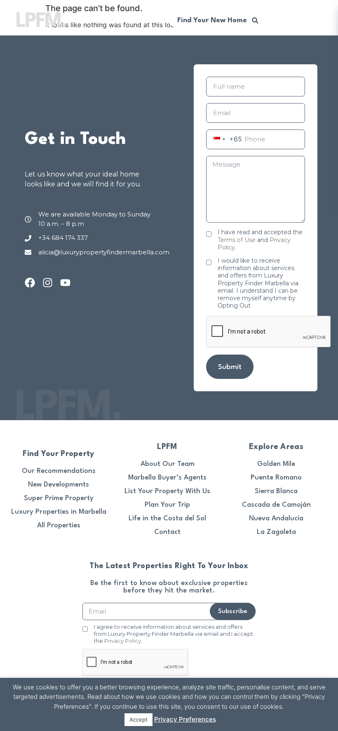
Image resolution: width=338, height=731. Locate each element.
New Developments (58, 484)
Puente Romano (276, 477)
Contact (167, 532)
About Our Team (168, 464)
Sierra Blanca (276, 491)
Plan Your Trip (167, 504)
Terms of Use (237, 240)
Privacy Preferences (185, 719)
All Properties (58, 525)
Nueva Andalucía (276, 518)
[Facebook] (30, 282)
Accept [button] (138, 719)
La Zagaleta (276, 532)
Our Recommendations (59, 471)
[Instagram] (47, 282)
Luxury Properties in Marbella (58, 511)
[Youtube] (65, 282)
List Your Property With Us (167, 491)
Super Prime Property (59, 498)
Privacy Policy (122, 640)
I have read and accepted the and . (260, 239)
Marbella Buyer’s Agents (167, 477)
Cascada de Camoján (276, 504)
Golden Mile (276, 464)
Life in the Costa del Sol (167, 518)
